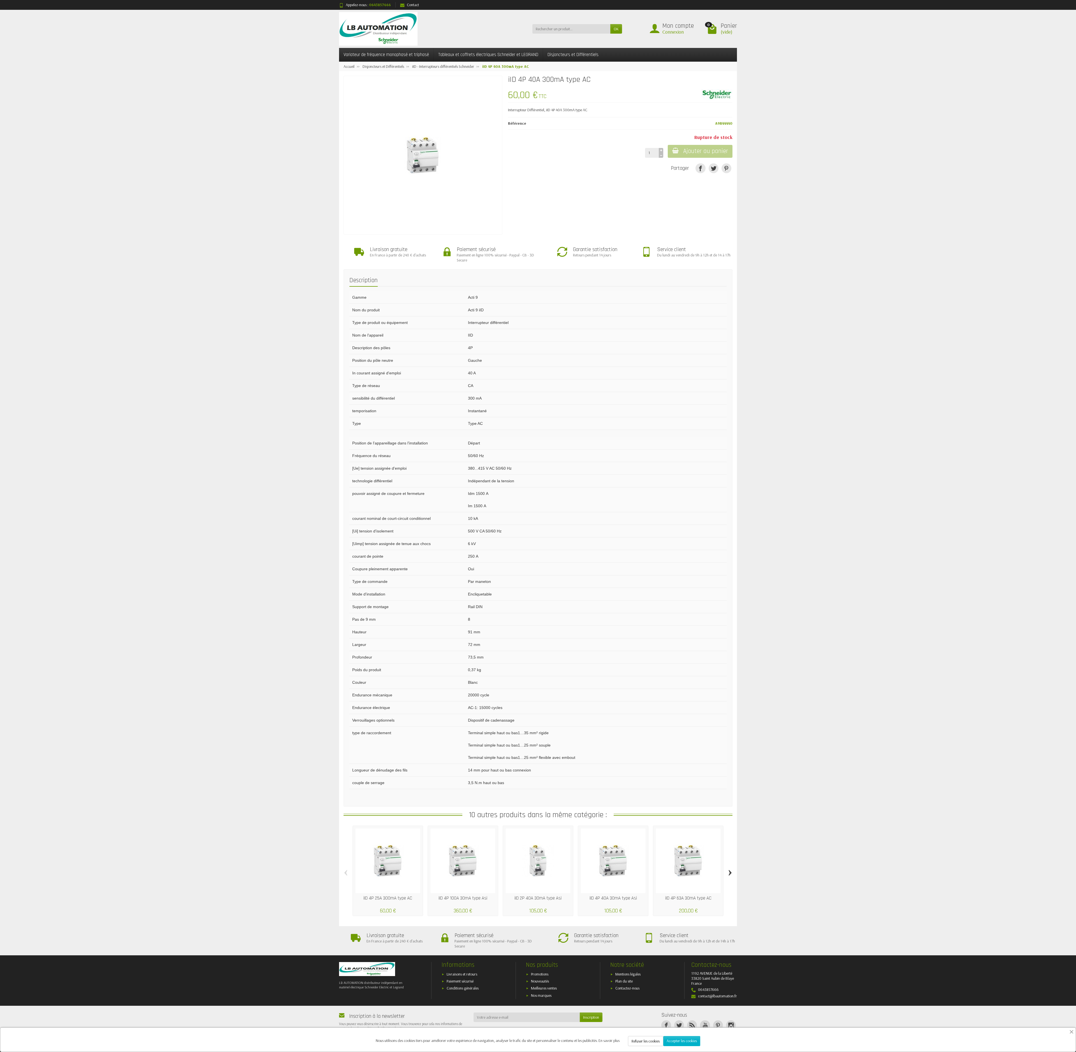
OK (616, 28)
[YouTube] (705, 1025)
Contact (413, 4)
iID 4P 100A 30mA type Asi (463, 898)
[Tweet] (713, 168)
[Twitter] (679, 1025)
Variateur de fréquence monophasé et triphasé (386, 55)
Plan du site (624, 981)
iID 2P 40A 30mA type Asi (538, 898)
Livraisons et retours (462, 974)
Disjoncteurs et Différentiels (573, 55)
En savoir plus (609, 1040)
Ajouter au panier (705, 151)
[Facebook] (666, 1025)
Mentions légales (628, 974)
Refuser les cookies (646, 1041)
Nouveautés (540, 981)
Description (363, 280)
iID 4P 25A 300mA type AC (387, 898)
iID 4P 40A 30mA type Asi (613, 898)
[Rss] (692, 1025)
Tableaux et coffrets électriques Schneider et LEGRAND (488, 55)
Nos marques (541, 995)
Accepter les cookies (682, 1040)
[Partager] (700, 168)
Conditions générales (463, 988)
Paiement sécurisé (460, 981)
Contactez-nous (627, 988)
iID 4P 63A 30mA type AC (688, 898)
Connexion (673, 32)
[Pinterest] (726, 168)
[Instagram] (731, 1025)
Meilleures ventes (544, 988)
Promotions (539, 974)
